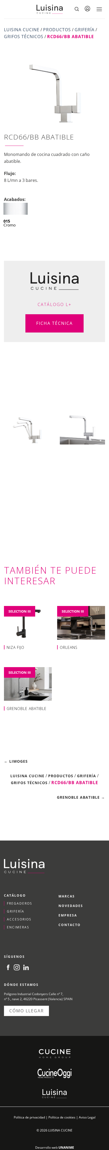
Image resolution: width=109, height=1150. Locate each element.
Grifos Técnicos (23, 36)
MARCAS (66, 896)
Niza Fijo (15, 647)
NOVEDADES (70, 906)
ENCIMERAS (18, 927)
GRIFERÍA (15, 911)
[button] (77, 9)
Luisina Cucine (21, 30)
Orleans (69, 647)
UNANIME (66, 1147)
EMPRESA (67, 915)
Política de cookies (61, 1117)
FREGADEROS (19, 903)
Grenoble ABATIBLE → (81, 797)
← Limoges (16, 761)
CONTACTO (69, 925)
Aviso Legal (87, 1117)
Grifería (84, 30)
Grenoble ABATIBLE (27, 708)
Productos (57, 30)
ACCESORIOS (19, 919)
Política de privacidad (29, 1117)
